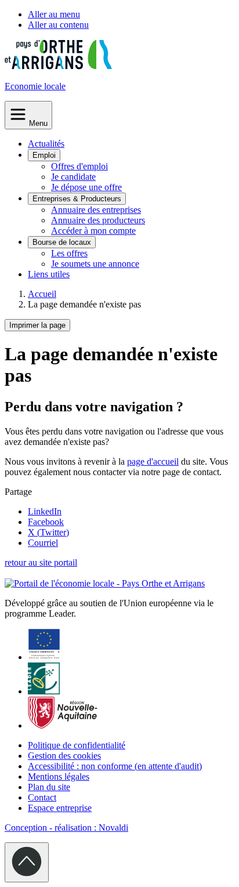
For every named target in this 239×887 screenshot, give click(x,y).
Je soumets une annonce (95, 264)
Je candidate (73, 177)
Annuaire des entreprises (96, 210)
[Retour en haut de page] (27, 862)
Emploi (44, 155)
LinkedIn (44, 511)
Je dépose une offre (86, 187)
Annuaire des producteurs (98, 220)
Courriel (43, 543)
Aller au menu (54, 14)
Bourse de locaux (61, 242)
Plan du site (49, 787)
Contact (42, 797)
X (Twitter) (48, 532)
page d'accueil (153, 461)
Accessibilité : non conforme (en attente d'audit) (115, 766)
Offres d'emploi (79, 166)
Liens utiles (49, 274)
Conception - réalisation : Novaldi (66, 827)
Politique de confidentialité (76, 745)
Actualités (46, 144)
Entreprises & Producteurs (76, 198)
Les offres (69, 253)
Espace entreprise (60, 808)
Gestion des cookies (64, 756)
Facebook (46, 522)
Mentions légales (58, 776)
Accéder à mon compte (93, 231)
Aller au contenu (58, 25)
